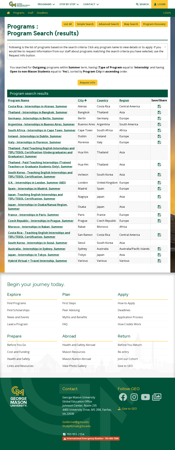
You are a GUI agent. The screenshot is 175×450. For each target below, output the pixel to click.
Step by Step (67, 4)
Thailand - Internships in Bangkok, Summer (37, 112)
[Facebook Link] (123, 399)
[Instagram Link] (134, 399)
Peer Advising (71, 310)
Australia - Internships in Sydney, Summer (36, 249)
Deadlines (42, 12)
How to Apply (126, 303)
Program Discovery (154, 24)
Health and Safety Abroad (78, 345)
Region (124, 100)
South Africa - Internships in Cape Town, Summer (42, 130)
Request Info (87, 82)
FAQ (65, 324)
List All (68, 24)
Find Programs (16, 303)
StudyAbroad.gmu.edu (76, 426)
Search (144, 4)
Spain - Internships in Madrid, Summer (34, 188)
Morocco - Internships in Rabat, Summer (35, 227)
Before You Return (130, 345)
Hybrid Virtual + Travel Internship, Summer (37, 261)
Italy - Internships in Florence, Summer (34, 142)
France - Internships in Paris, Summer (33, 215)
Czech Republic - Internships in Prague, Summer (40, 221)
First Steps (69, 303)
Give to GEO (125, 366)
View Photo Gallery (74, 366)
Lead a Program (17, 324)
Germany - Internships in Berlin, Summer (36, 118)
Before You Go (16, 345)
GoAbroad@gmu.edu (75, 422)
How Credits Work (129, 324)
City (81, 100)
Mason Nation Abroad (76, 359)
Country (102, 100)
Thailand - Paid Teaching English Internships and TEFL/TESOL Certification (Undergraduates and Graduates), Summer (41, 152)
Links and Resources (20, 366)
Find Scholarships (18, 310)
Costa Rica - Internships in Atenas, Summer (37, 106)
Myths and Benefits (74, 317)
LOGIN (161, 4)
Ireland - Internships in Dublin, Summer (35, 136)
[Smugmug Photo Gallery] (156, 399)
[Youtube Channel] (145, 399)
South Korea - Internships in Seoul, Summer (37, 243)
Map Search (131, 24)
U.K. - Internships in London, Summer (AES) (37, 182)
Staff (30, 12)
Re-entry (123, 352)
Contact (89, 4)
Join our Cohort (128, 359)
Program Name (18, 100)
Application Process (130, 317)
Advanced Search (109, 24)
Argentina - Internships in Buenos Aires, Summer (41, 124)
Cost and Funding (18, 352)
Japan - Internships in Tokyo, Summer (33, 255)
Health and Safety (18, 359)
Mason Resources (73, 352)
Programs (45, 4)
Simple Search (85, 24)
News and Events (18, 317)
